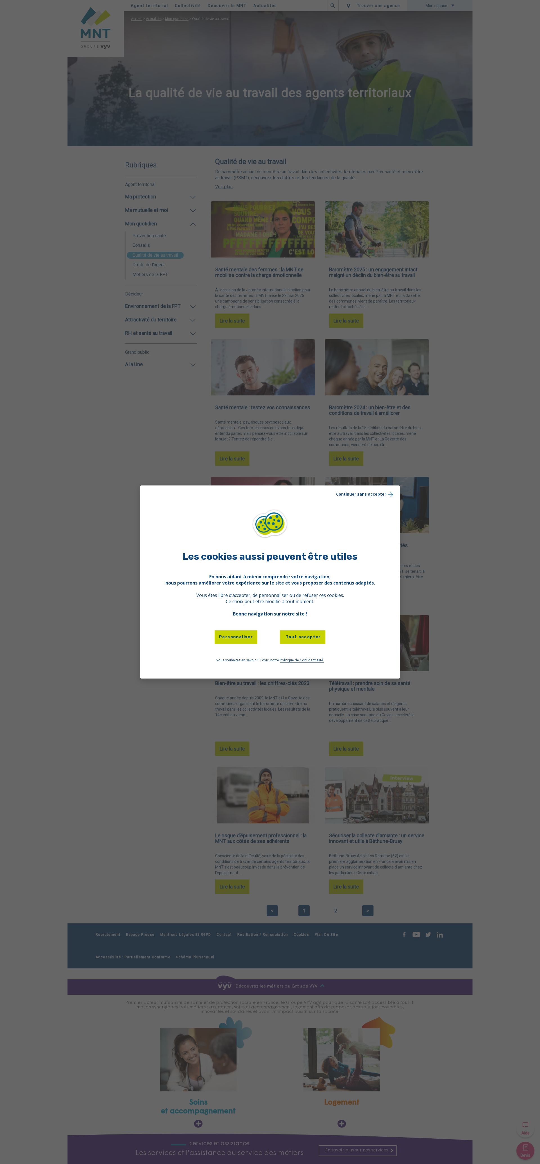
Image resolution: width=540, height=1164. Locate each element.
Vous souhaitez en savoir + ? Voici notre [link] (270, 660)
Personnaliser (236, 637)
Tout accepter (302, 637)
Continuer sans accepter (361, 494)
